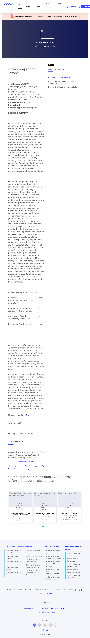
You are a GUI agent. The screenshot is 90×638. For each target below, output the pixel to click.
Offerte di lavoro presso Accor (53, 552)
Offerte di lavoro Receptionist (73, 565)
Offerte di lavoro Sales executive (73, 571)
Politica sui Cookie (15, 590)
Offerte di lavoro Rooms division (33, 566)
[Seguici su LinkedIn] (50, 625)
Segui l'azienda (17, 468)
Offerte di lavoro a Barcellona (13, 552)
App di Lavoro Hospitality (45, 612)
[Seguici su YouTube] (55, 625)
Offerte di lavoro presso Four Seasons (55, 557)
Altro (64, 16)
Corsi (28, 6)
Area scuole (59, 6)
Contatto (28, 590)
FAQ (78, 590)
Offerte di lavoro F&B (35, 556)
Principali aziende (52, 546)
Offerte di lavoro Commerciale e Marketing (33, 572)
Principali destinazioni (14, 546)
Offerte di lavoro (20, 6)
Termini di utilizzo (42, 590)
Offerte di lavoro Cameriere (73, 576)
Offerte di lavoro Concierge (73, 560)
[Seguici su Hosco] (34, 625)
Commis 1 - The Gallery (70, 513)
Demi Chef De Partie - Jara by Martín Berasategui (20, 514)
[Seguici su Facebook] (39, 625)
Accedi (73, 6)
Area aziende (49, 6)
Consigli (36, 6)
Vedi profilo (35, 468)
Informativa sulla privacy (63, 590)
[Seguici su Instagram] (45, 625)
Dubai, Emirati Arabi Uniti (60, 77)
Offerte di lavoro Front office (33, 560)
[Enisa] (45, 630)
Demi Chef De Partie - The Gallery (45, 514)
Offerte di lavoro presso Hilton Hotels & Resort (54, 564)
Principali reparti (32, 546)
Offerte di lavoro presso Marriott (53, 578)
